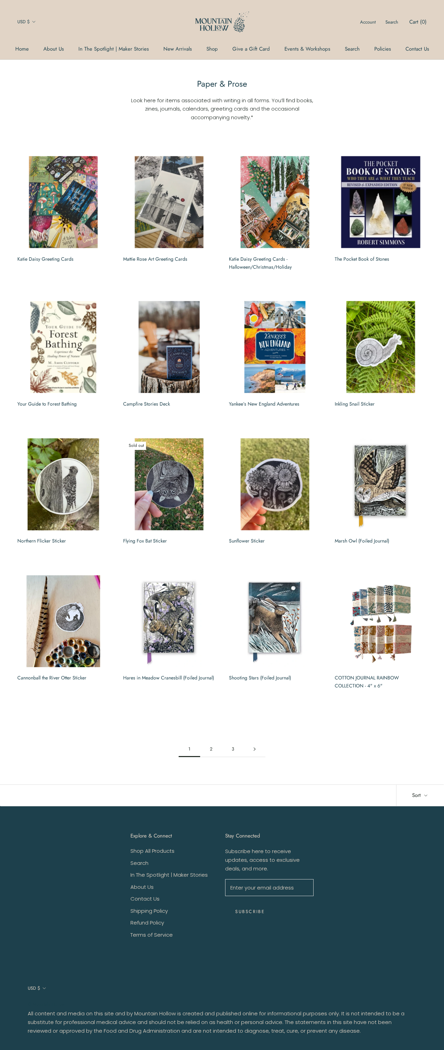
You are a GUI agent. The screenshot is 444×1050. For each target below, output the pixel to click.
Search (352, 49)
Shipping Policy (149, 910)
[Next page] (254, 749)
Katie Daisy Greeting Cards (45, 258)
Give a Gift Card (251, 49)
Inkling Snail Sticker (355, 403)
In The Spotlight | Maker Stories (113, 49)
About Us (53, 49)
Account (368, 22)
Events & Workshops (307, 49)
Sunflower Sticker (247, 540)
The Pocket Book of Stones (362, 258)
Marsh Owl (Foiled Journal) (362, 540)
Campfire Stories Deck (146, 403)
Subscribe (250, 911)
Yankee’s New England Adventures (264, 403)
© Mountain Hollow (46, 1004)
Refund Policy (147, 922)
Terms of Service (151, 934)
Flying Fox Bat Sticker (145, 540)
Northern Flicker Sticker (41, 540)
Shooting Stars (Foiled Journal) (260, 677)
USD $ (23, 21)
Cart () (418, 22)
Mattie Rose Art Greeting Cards (155, 258)
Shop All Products (152, 850)
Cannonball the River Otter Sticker (51, 677)
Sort (417, 795)
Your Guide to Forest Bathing (47, 403)
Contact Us (417, 49)
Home (22, 49)
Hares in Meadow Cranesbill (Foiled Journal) (168, 677)
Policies (382, 49)
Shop (212, 49)
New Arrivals (177, 49)
